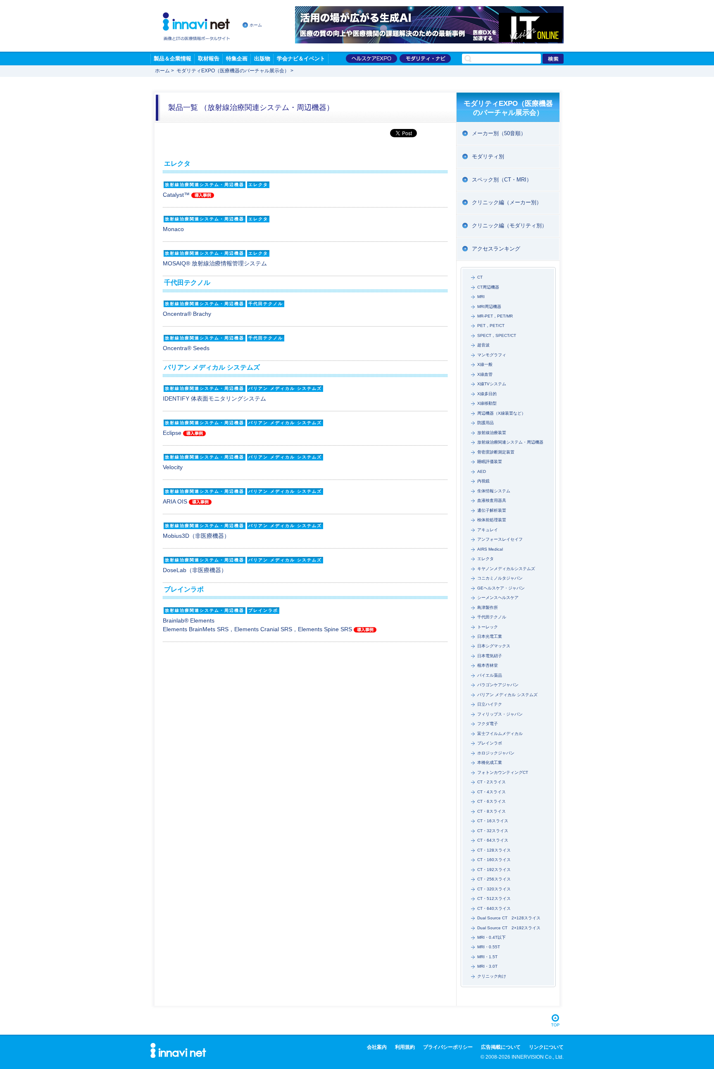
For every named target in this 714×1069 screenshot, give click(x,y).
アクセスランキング (496, 249)
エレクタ (485, 558)
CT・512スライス (494, 898)
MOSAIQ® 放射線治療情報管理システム (215, 263)
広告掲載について (501, 1047)
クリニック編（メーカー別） (507, 202)
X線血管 (485, 374)
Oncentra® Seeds (186, 348)
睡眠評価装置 (489, 461)
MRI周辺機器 (489, 306)
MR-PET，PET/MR (495, 316)
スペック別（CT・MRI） (502, 180)
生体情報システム (493, 491)
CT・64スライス (492, 840)
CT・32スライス (492, 830)
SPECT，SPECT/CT (496, 335)
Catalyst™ (177, 194)
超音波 (483, 345)
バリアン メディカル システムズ (507, 694)
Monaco (173, 229)
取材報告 (208, 58)
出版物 (262, 58)
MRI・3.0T (487, 966)
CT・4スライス (491, 792)
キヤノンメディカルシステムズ (506, 568)
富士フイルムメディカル (500, 733)
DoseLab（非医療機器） (195, 570)
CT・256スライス (494, 879)
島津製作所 (487, 607)
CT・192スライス (494, 869)
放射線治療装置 (491, 432)
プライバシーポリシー (448, 1047)
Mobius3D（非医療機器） (196, 535)
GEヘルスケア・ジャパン (501, 588)
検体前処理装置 (491, 520)
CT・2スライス (491, 782)
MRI (481, 296)
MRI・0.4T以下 (491, 937)
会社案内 (377, 1047)
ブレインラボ (489, 743)
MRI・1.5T (487, 956)
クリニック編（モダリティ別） (509, 225)
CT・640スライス (494, 908)
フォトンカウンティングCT (502, 772)
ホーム (256, 25)
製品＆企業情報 (172, 58)
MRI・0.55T (488, 947)
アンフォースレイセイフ (500, 539)
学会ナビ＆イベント (301, 58)
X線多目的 (487, 393)
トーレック (487, 627)
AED (481, 471)
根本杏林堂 (487, 665)
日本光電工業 (489, 636)
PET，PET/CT (491, 325)
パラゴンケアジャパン (498, 684)
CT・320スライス (494, 889)
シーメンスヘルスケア (498, 597)
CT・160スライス (494, 859)
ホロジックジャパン (495, 753)
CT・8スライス (491, 811)
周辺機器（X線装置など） (501, 413)
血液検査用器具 (491, 500)
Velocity (173, 467)
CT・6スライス (491, 801)
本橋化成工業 (489, 762)
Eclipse (173, 433)
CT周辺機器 (488, 287)
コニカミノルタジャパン (500, 578)
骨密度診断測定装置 (495, 452)
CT (480, 277)
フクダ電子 (487, 723)
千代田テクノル (491, 617)
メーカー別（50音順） (499, 133)
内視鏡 (483, 481)
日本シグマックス (493, 646)
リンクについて (546, 1047)
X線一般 (485, 364)
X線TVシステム (491, 384)
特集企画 (237, 58)
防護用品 (485, 422)
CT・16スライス (492, 820)
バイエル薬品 (489, 675)
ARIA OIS (176, 501)
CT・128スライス (494, 850)
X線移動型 (487, 403)
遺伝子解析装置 (491, 510)
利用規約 (405, 1047)
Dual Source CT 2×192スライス (508, 928)
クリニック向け (491, 976)
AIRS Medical (490, 549)
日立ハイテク (489, 704)
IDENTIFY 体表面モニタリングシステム (214, 398)
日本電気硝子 (489, 656)
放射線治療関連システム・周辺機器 (510, 442)
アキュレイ (487, 529)
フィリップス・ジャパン (500, 714)
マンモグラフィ (491, 355)
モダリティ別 (488, 156)
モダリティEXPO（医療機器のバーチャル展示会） (232, 71)
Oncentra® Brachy (187, 313)
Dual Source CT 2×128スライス (508, 918)
